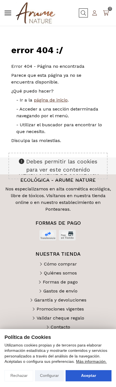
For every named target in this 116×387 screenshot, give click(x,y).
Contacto (60, 327)
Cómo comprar (60, 264)
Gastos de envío (60, 291)
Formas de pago (60, 282)
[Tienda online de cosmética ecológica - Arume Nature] (35, 13)
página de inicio (51, 100)
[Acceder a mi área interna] (94, 12)
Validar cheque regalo (60, 318)
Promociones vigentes (60, 309)
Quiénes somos (60, 273)
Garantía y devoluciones (60, 300)
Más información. (91, 361)
